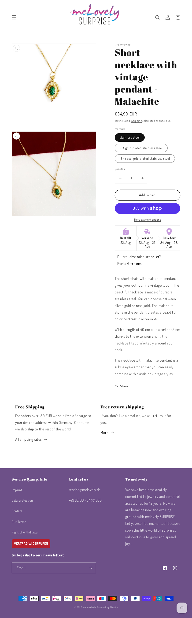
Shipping (136, 120)
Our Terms (19, 522)
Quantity (120, 169)
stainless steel (130, 137)
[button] (14, 17)
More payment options (147, 219)
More (104, 432)
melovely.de (89, 607)
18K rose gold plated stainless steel (145, 158)
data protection (22, 500)
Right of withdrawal (25, 532)
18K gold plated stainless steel (141, 148)
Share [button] (124, 386)
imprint (17, 490)
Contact (17, 511)
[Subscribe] (90, 567)
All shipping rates (28, 439)
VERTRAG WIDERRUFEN (31, 543)
